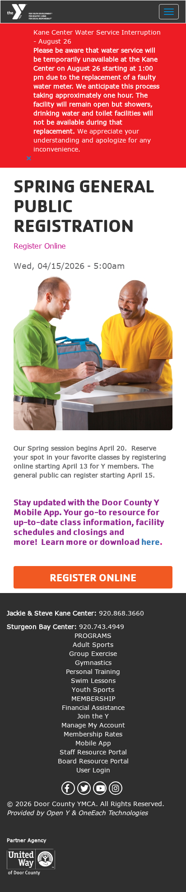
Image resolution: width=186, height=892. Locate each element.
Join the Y (93, 716)
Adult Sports (93, 644)
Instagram (120, 788)
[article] (93, 95)
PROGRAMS (93, 635)
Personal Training (93, 671)
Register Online (40, 246)
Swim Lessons (93, 680)
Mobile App (93, 743)
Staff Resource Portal (93, 752)
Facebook (72, 788)
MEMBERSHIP (93, 698)
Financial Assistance (93, 707)
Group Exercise (93, 653)
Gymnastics (93, 662)
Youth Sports (93, 689)
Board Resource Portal (93, 761)
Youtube (106, 788)
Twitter (89, 788)
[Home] (29, 11)
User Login (93, 770)
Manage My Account (93, 725)
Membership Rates (93, 734)
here (150, 542)
